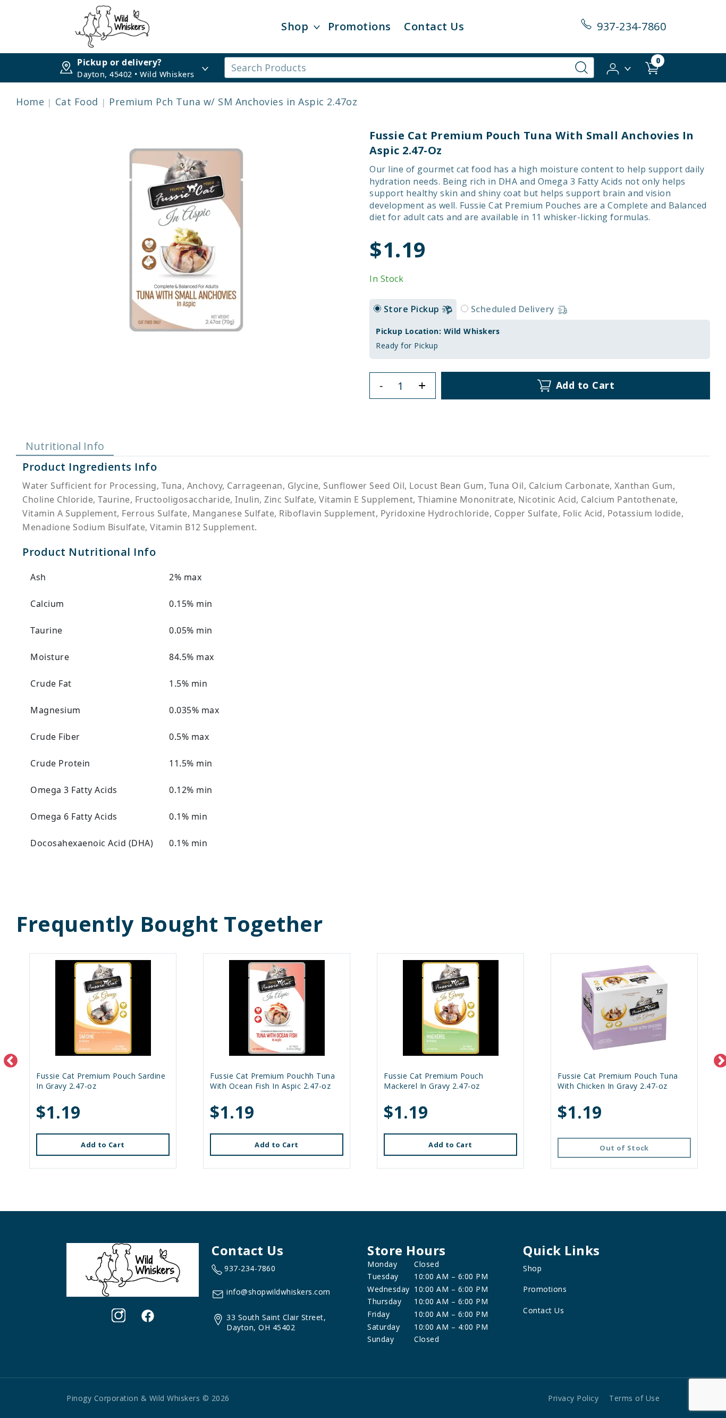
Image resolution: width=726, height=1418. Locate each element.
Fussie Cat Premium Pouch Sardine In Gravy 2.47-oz (100, 1081)
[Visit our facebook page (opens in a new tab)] (147, 1315)
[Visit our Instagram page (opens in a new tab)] (118, 1315)
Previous (8, 1058)
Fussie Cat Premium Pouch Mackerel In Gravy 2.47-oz (433, 1081)
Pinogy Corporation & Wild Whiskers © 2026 (148, 1398)
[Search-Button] (581, 68)
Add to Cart (102, 1144)
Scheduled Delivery (514, 309)
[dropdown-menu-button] (317, 26)
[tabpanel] (539, 339)
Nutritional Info (65, 446)
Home (30, 101)
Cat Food (76, 101)
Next (718, 1058)
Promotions (359, 26)
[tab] (377, 308)
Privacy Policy (573, 1398)
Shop (294, 26)
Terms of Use (634, 1398)
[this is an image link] (132, 1269)
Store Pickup (413, 309)
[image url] (112, 25)
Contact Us (434, 26)
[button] (619, 67)
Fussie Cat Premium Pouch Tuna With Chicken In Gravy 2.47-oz (618, 1081)
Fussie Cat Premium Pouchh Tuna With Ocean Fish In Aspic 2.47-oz (272, 1081)
